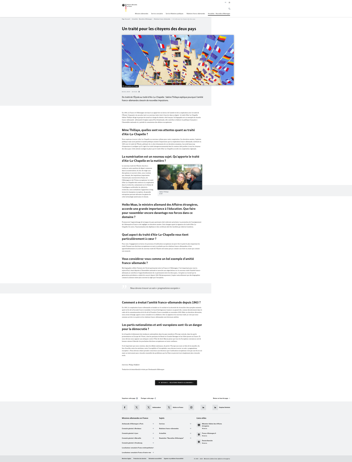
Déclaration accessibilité (155, 458)
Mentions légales (126, 458)
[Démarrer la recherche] (229, 7)
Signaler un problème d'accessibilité (173, 458)
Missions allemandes (141, 13)
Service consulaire (157, 13)
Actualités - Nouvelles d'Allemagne (219, 14)
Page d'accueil (126, 19)
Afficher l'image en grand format (179, 177)
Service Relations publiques (175, 13)
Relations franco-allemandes (196, 13)
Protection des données (139, 458)
